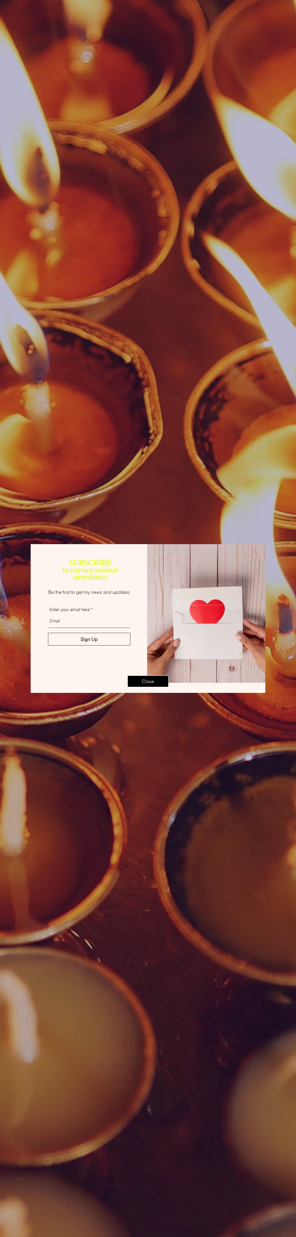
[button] (148, 681)
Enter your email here (69, 609)
